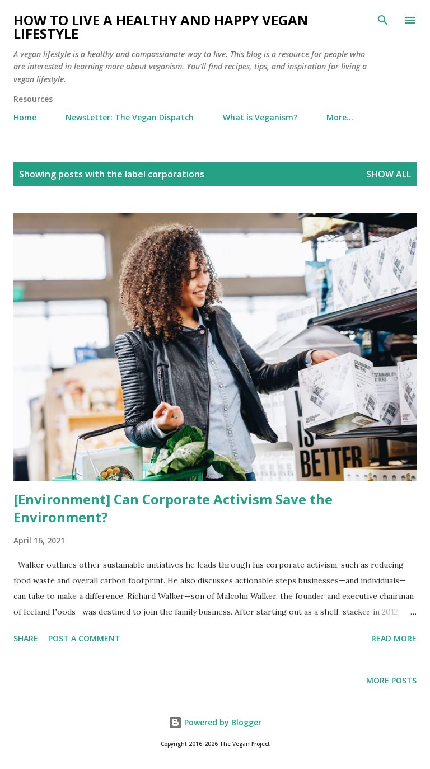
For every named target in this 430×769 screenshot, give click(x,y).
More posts (391, 680)
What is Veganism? (260, 117)
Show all (388, 174)
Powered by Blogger (221, 722)
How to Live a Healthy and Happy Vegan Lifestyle (161, 27)
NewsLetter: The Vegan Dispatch (130, 117)
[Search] (383, 20)
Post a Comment (84, 638)
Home (24, 117)
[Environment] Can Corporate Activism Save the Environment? (173, 508)
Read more (394, 638)
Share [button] (25, 638)
